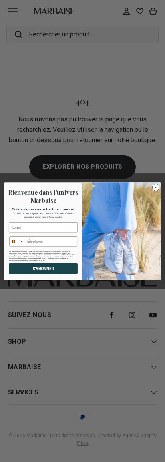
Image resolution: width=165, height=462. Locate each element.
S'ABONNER (43, 268)
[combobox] (17, 241)
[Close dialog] (155, 187)
